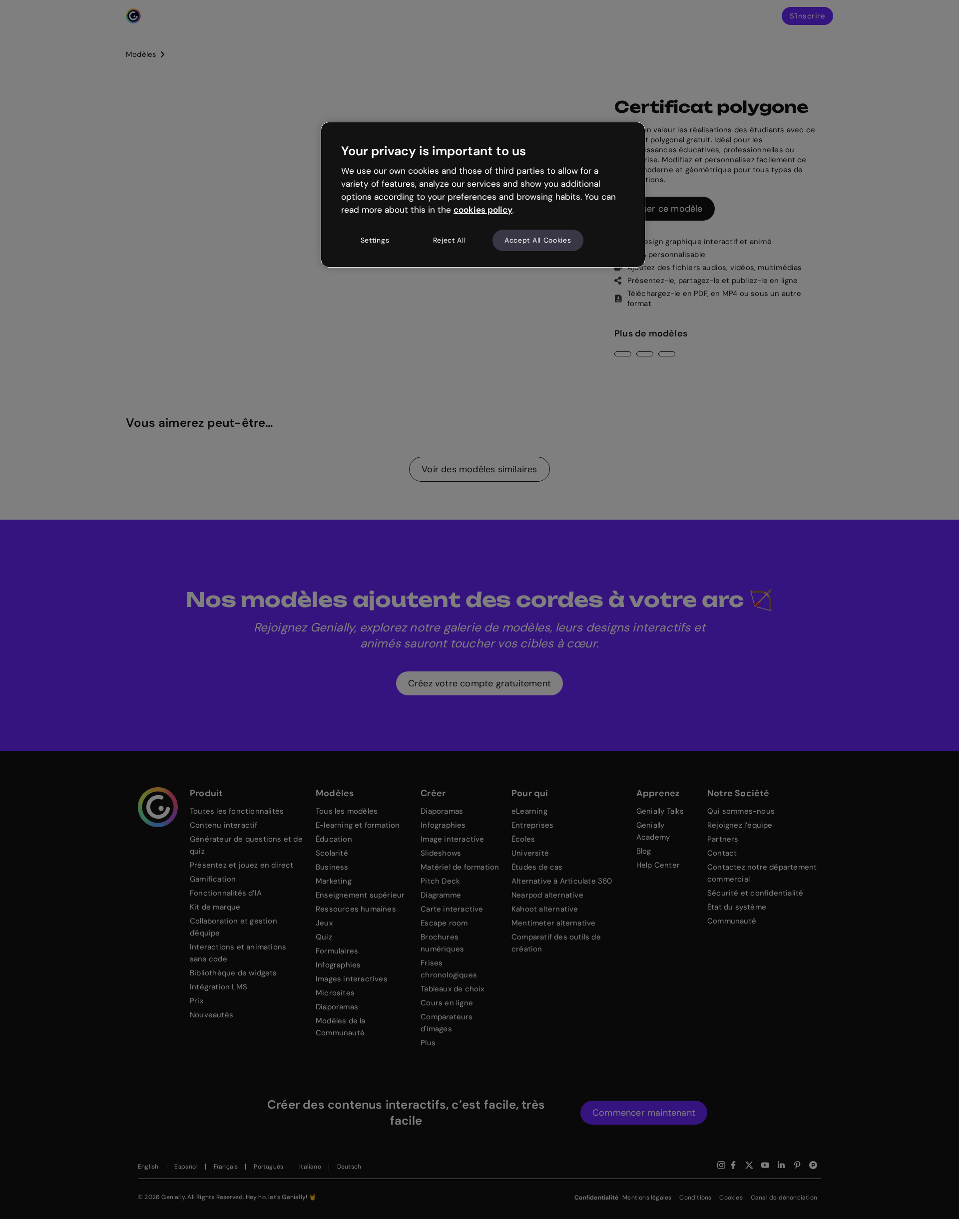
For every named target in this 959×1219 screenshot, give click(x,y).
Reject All (449, 240)
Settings (375, 240)
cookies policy (483, 209)
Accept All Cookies (537, 240)
